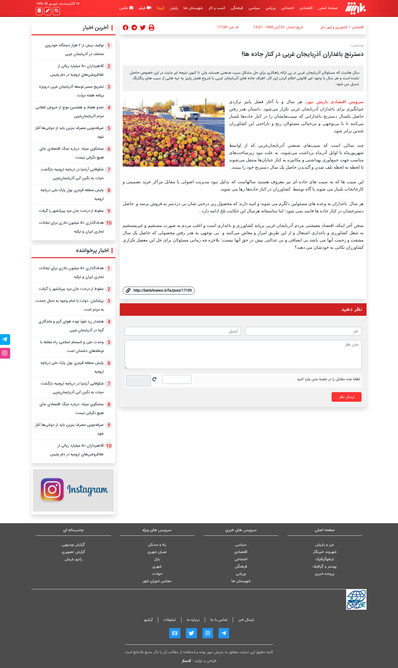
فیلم (143, 8)
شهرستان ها (193, 8)
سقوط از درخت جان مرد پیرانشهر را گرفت (71, 211)
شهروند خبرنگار (325, 552)
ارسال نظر (346, 397)
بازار (157, 559)
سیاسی (254, 8)
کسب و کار (216, 8)
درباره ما (193, 620)
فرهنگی (237, 8)
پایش (174, 8)
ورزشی (270, 8)
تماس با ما (219, 620)
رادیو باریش (73, 559)
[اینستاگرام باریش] (73, 490)
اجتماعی (287, 8)
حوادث (157, 574)
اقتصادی (306, 8)
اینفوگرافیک (325, 559)
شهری (157, 566)
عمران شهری (157, 552)
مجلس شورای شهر (157, 581)
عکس (124, 8)
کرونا (160, 8)
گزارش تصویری (73, 552)
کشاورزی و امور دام (334, 27)
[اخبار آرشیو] (39, 11)
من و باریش (324, 545)
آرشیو (148, 620)
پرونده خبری (324, 574)
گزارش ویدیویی (73, 545)
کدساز (186, 661)
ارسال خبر (246, 620)
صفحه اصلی (328, 8)
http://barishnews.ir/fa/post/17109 (162, 291)
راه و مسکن (157, 545)
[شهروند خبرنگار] (47, 11)
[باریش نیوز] (356, 8)
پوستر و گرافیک (325, 566)
